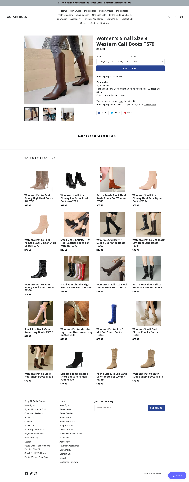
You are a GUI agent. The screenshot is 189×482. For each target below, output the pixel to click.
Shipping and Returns (34, 429)
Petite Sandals (106, 11)
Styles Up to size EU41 (120, 15)
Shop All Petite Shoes (34, 401)
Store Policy (112, 19)
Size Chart (29, 425)
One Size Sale (99, 15)
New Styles (75, 11)
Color (133, 56)
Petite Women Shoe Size (36, 457)
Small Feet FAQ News (35, 453)
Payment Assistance (93, 19)
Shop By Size (82, 15)
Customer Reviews (99, 23)
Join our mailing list (106, 401)
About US (29, 417)
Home (64, 11)
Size (98, 56)
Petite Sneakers (65, 15)
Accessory (75, 19)
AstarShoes (17, 17)
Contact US (127, 19)
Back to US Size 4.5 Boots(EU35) (96, 136)
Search (83, 23)
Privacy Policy (31, 437)
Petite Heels (90, 11)
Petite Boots (122, 11)
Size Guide (61, 19)
